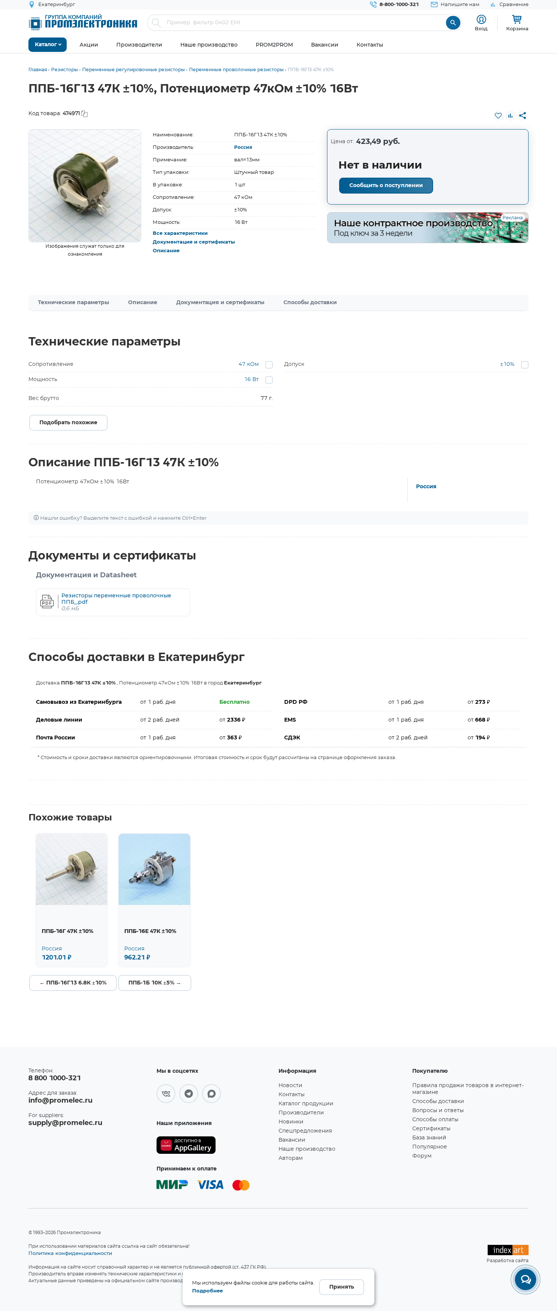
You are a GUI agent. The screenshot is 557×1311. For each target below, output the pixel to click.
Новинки (291, 1122)
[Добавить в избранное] (498, 115)
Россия (243, 147)
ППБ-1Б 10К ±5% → (154, 983)
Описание (166, 250)
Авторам (290, 1158)
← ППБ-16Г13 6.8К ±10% (72, 983)
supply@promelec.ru (65, 1123)
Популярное (429, 1147)
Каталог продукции (305, 1103)
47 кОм (249, 364)
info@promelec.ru (60, 1100)
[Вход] (481, 19)
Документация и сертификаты (194, 242)
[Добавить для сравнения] (510, 115)
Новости (290, 1085)
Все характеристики (180, 233)
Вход (481, 28)
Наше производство (306, 1149)
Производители (301, 1113)
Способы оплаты (435, 1119)
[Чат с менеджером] (525, 1279)
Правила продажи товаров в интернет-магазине (468, 1089)
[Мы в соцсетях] (165, 1093)
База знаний (429, 1138)
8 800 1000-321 (54, 1078)
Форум (422, 1156)
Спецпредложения (305, 1131)
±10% (507, 364)
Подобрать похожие (68, 422)
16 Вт (251, 379)
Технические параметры (73, 302)
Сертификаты (431, 1128)
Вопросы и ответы (438, 1110)
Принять (341, 1287)
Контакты (291, 1094)
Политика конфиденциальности (70, 1253)
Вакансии (291, 1140)
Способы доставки (310, 302)
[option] (85, 186)
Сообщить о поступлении (386, 185)
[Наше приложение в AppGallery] (214, 1145)
